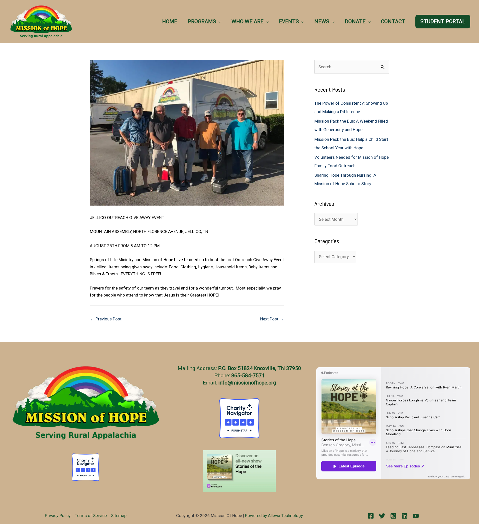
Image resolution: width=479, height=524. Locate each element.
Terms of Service (91, 515)
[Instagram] (393, 516)
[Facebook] (371, 516)
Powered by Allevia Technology (274, 515)
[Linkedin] (404, 516)
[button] (218, 21)
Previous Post (105, 318)
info (223, 383)
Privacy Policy (58, 515)
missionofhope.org (254, 383)
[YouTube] (416, 516)
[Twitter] (382, 516)
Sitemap (118, 515)
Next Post (272, 318)
